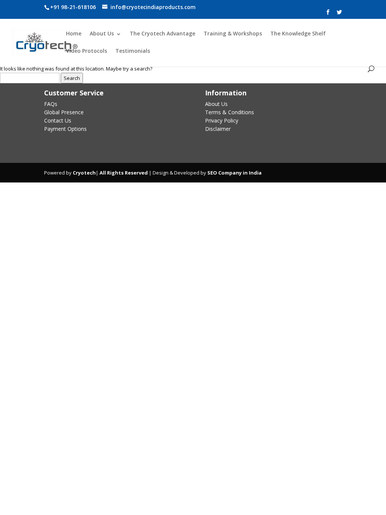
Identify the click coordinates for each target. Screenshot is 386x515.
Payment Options (65, 128)
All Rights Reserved (123, 172)
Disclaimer (218, 128)
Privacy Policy (221, 120)
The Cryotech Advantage (162, 34)
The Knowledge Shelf (298, 34)
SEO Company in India (234, 172)
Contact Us (57, 120)
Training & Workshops (233, 34)
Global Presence (64, 112)
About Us (102, 34)
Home (73, 34)
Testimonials (132, 51)
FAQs (50, 103)
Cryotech (84, 172)
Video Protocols (86, 51)
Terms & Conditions (229, 112)
